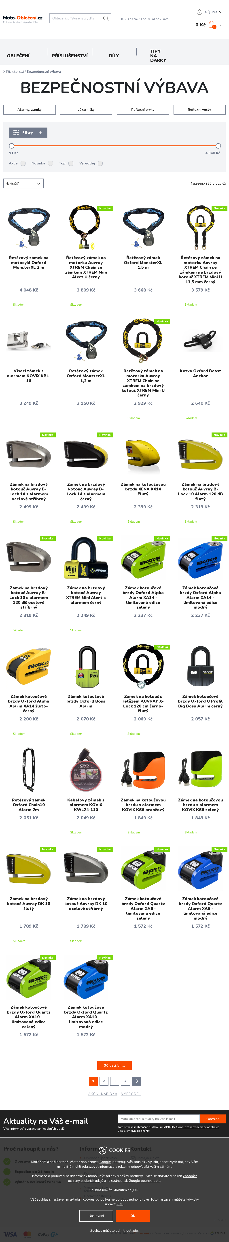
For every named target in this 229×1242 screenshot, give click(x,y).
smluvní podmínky (138, 1131)
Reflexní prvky (142, 109)
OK (132, 1216)
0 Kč (200, 24)
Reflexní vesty (199, 109)
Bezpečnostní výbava (44, 71)
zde (135, 1230)
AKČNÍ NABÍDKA (102, 1093)
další (136, 1081)
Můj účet (211, 12)
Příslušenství (15, 71)
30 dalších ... (114, 1065)
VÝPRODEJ (131, 1093)
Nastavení (96, 1216)
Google (105, 1162)
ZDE (120, 1204)
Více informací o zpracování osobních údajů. (34, 1128)
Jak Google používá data (141, 1180)
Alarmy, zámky (29, 109)
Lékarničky (86, 109)
